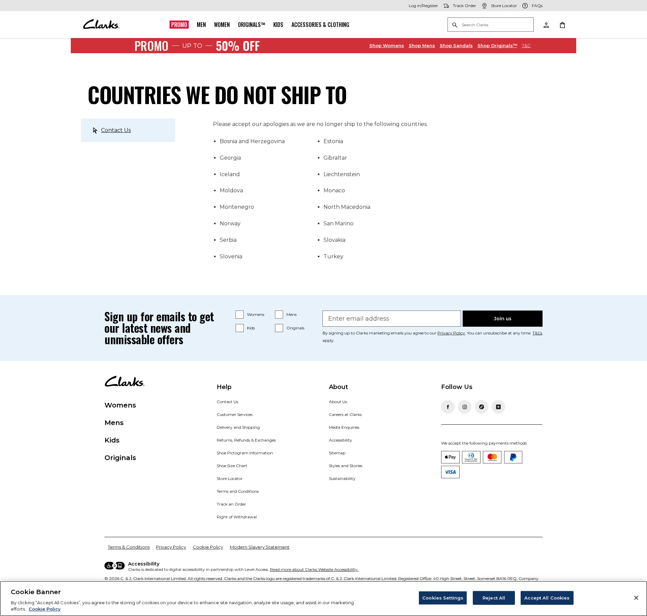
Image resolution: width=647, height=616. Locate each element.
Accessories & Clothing (320, 25)
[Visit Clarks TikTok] (481, 407)
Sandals (456, 45)
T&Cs (537, 332)
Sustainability (342, 478)
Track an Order (231, 504)
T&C (526, 45)
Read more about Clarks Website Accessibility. (314, 569)
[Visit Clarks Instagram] (464, 407)
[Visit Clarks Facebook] (448, 407)
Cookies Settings (442, 598)
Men (201, 25)
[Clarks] (101, 25)
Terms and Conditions (238, 491)
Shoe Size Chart (232, 465)
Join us (503, 319)
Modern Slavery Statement (259, 547)
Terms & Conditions (129, 547)
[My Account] (546, 25)
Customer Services (234, 414)
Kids (278, 25)
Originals (295, 327)
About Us (338, 401)
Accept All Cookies (546, 598)
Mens (422, 45)
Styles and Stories (345, 465)
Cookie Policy (208, 547)
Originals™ (251, 25)
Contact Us (116, 130)
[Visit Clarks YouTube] (498, 407)
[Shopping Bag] (562, 25)
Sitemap (337, 452)
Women (222, 25)
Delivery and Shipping (238, 427)
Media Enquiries (344, 427)
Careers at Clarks (345, 414)
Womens (386, 45)
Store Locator (230, 478)
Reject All (494, 598)
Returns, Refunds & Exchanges (246, 440)
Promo (179, 25)
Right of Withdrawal (237, 516)
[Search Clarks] (490, 25)
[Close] (636, 597)
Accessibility (340, 440)
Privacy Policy (451, 332)
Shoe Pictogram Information (245, 452)
